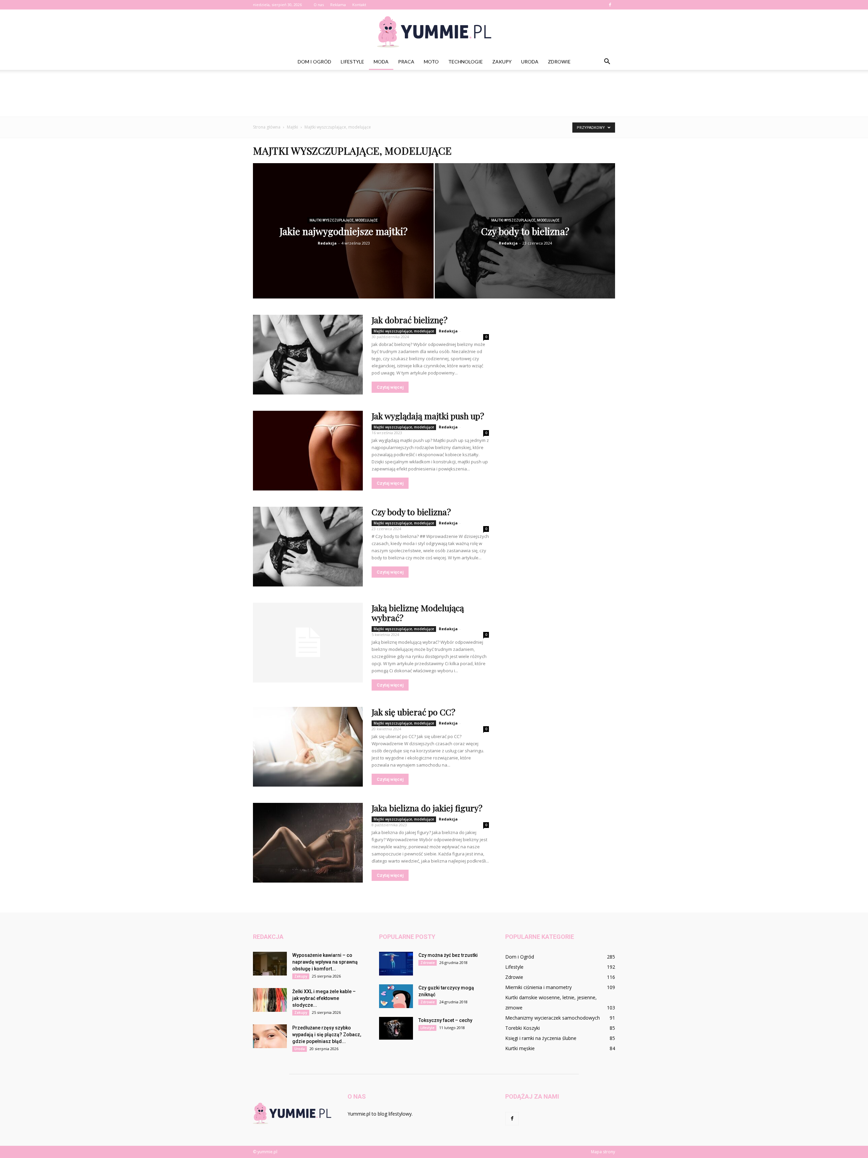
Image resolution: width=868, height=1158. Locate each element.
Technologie (465, 61)
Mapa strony (603, 1152)
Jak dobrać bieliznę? (410, 319)
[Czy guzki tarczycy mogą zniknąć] (396, 996)
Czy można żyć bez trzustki (448, 955)
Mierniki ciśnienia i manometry (538, 987)
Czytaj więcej (390, 387)
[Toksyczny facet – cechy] (396, 1028)
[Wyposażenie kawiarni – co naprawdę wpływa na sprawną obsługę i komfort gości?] (270, 964)
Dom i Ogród (314, 61)
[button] (607, 62)
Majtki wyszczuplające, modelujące (344, 220)
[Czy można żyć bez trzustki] (396, 964)
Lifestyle (352, 61)
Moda (381, 61)
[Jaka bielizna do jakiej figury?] (308, 843)
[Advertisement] (434, 93)
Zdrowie (559, 61)
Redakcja (327, 243)
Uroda (529, 61)
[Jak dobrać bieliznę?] (308, 354)
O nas (319, 4)
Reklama (338, 4)
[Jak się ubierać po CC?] (308, 747)
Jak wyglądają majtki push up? (428, 415)
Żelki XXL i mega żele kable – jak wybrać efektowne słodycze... (324, 998)
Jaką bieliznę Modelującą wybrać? (418, 612)
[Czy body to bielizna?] (525, 235)
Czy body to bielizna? (411, 511)
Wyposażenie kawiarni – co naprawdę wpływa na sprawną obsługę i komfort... (325, 961)
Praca (406, 61)
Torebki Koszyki (522, 1028)
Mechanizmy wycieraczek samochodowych (552, 1018)
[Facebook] (610, 4)
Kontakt (359, 4)
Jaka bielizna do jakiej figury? (427, 807)
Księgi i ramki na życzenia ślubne (540, 1038)
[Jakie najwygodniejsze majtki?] (343, 235)
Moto (431, 61)
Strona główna (266, 127)
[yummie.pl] (434, 31)
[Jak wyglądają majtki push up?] (308, 450)
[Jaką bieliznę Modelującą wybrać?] (308, 642)
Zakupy (502, 61)
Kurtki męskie (520, 1048)
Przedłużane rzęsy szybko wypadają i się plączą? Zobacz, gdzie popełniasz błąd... (326, 1034)
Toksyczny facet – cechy (445, 1020)
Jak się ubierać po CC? (413, 711)
